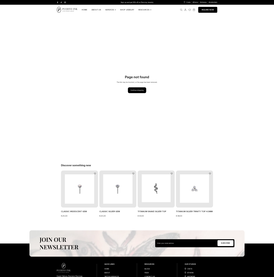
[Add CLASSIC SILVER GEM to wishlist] (133, 173)
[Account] (185, 10)
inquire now (208, 10)
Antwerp (203, 2)
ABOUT (107, 273)
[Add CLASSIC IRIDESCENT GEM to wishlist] (95, 173)
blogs (147, 269)
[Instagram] (65, 2)
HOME (106, 269)
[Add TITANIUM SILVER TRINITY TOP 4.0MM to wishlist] (210, 173)
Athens (195, 2)
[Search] (182, 10)
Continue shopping (137, 90)
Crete (188, 2)
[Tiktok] (61, 2)
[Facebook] (57, 2)
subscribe (225, 243)
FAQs (146, 273)
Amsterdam (213, 2)
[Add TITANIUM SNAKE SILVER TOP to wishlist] (172, 173)
